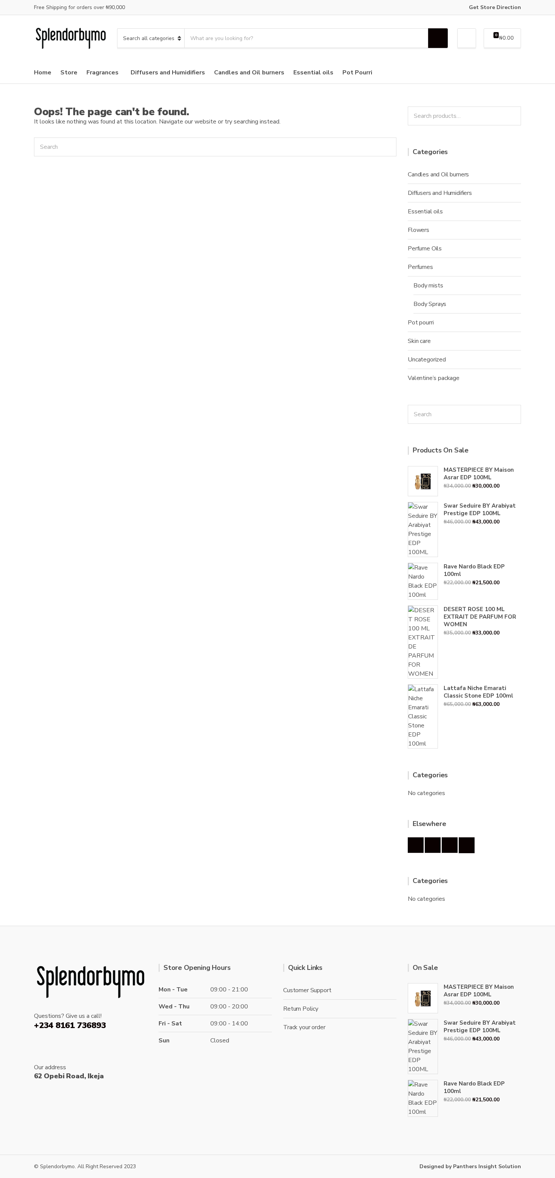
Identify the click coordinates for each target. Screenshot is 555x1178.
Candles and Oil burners (249, 72)
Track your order (304, 1027)
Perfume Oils (425, 248)
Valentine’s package (433, 378)
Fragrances (102, 72)
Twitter (450, 845)
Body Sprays (429, 304)
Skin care (419, 341)
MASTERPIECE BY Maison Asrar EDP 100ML (479, 473)
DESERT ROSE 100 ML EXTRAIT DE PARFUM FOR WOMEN (480, 616)
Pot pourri (420, 322)
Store (68, 72)
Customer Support (307, 990)
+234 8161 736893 (70, 1025)
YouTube (467, 845)
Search (513, 116)
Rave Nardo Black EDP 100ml (474, 570)
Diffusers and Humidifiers (168, 72)
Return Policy (300, 1009)
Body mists (428, 285)
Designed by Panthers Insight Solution (470, 1166)
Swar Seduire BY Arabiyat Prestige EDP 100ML (480, 509)
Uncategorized (427, 359)
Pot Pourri (357, 72)
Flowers (418, 230)
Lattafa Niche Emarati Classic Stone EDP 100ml (478, 691)
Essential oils (313, 72)
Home (42, 72)
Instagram (433, 845)
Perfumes (420, 267)
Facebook (416, 845)
